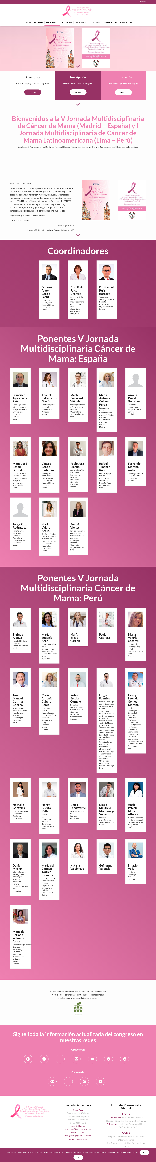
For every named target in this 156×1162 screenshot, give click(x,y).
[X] (60, 1059)
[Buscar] (130, 22)
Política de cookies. (130, 1152)
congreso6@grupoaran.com (78, 1129)
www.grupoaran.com (77, 1139)
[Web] (28, 1059)
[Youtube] (92, 1059)
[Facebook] (44, 1059)
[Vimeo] (108, 1059)
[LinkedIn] (124, 1059)
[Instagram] (76, 1059)
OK (144, 1152)
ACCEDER (143, 2)
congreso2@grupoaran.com (78, 1135)
